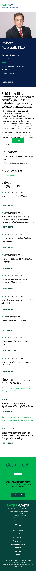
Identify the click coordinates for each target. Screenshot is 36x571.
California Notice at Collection (11, 564)
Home (29, 560)
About (18, 555)
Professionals (18, 531)
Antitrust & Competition (10, 59)
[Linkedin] (16, 525)
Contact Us (18, 495)
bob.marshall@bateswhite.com (13, 66)
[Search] (28, 6)
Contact (18, 548)
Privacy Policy (23, 562)
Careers (18, 551)
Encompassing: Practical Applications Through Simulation (18, 405)
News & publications (18, 544)
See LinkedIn (8, 82)
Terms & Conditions (14, 562)
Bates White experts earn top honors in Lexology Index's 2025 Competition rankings (17, 435)
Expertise (18, 534)
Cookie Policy (23, 564)
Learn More (8, 206)
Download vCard (8, 73)
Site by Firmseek (18, 566)
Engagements (18, 541)
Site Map (30, 564)
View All (27, 381)
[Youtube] (20, 525)
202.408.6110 (6, 70)
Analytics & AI (18, 537)
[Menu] (32, 5)
